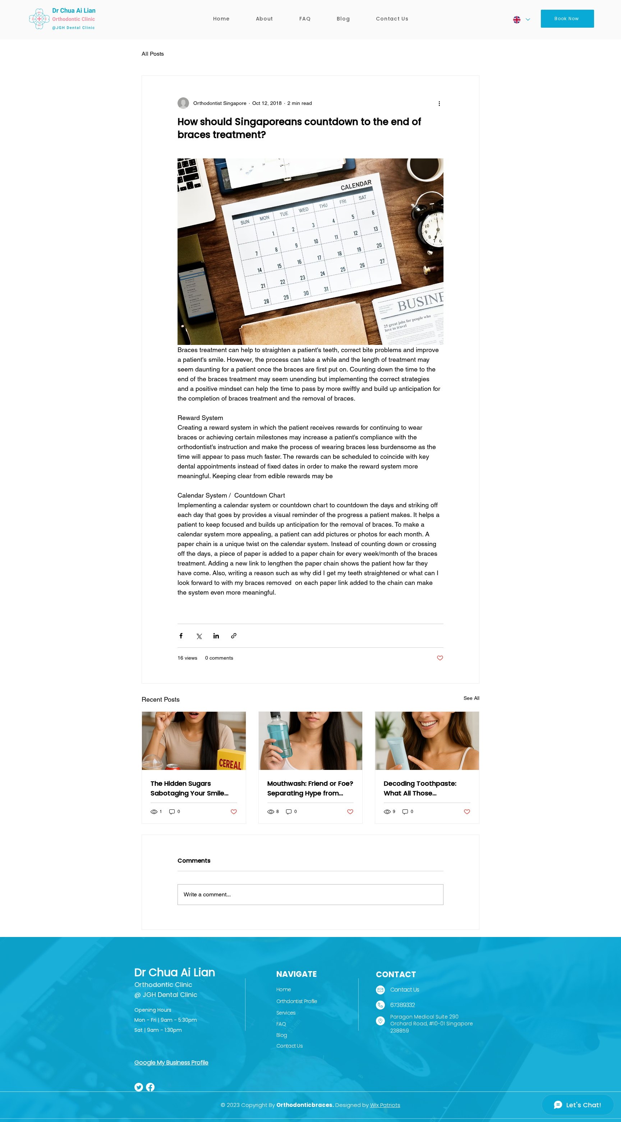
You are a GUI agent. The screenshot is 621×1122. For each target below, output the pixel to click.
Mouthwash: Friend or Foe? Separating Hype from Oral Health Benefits (310, 788)
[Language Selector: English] (521, 19)
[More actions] (439, 103)
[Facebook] (150, 1087)
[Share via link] (233, 635)
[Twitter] (138, 1087)
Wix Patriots (385, 1105)
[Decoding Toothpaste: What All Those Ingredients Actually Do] (427, 741)
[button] (264, 18)
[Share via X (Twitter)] (198, 635)
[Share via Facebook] (181, 635)
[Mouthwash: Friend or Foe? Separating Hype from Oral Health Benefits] (311, 741)
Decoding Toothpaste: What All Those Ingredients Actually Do (421, 788)
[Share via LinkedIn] (216, 635)
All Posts (153, 53)
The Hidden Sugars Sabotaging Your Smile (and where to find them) (192, 788)
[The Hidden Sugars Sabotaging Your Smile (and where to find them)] (194, 741)
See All (471, 698)
